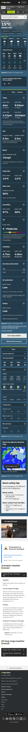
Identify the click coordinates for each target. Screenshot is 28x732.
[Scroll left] (20, 49)
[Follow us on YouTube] (7, 718)
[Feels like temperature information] (23, 171)
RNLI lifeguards (10, 496)
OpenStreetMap (22, 469)
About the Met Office (6, 694)
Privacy (3, 706)
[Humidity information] (23, 204)
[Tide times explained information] (23, 98)
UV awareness (7, 240)
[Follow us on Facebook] (10, 718)
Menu (24, 2)
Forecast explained (6, 331)
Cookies (3, 702)
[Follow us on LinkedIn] (21, 718)
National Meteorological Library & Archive (11, 678)
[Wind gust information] (23, 150)
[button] (14, 457)
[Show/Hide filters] (24, 353)
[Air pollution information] (23, 280)
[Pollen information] (23, 303)
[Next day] (8, 92)
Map (18, 12)
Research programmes (6, 689)
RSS (2, 709)
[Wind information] (25, 369)
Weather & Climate (6, 686)
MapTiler (15, 469)
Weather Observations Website (9, 681)
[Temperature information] (25, 405)
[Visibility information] (23, 247)
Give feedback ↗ (11, 6)
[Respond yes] (4, 83)
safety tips (16, 499)
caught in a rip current (14, 506)
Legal (2, 704)
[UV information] (23, 219)
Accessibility (4, 699)
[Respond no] (9, 83)
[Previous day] (4, 92)
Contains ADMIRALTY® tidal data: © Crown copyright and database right (13, 327)
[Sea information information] (23, 131)
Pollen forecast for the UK (10, 319)
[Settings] (19, 2)
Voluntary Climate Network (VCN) (9, 684)
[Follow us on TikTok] (14, 718)
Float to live (9, 509)
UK (23, 12)
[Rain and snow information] (25, 424)
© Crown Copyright (14, 722)
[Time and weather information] (25, 358)
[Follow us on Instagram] (17, 718)
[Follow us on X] (3, 718)
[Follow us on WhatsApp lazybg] (24, 718)
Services (3, 692)
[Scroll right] (24, 49)
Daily (3, 12)
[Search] (24, 17)
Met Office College (5, 675)
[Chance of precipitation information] (23, 186)
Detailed (11, 12)
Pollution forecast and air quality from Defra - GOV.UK (14, 296)
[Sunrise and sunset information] (23, 264)
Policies (3, 697)
